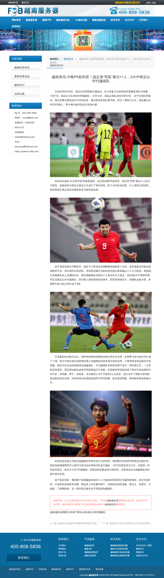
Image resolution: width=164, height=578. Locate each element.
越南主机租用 (90, 555)
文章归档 (17, 58)
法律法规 (19, 93)
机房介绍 (62, 555)
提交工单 (62, 552)
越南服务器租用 (91, 552)
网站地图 (99, 569)
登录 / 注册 (151, 2)
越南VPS (70, 569)
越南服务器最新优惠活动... (128, 2)
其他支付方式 (142, 555)
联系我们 (23, 557)
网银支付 (140, 552)
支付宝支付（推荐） (144, 545)
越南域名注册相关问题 (120, 555)
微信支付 (140, 548)
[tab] (25, 59)
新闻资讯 (68, 58)
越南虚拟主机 (84, 569)
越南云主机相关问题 (119, 548)
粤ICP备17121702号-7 (145, 575)
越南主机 (25, 2)
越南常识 (19, 85)
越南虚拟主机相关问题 (120, 552)
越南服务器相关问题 (119, 545)
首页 (55, 58)
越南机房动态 (22, 67)
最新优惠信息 (22, 76)
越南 (85, 95)
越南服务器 (13, 2)
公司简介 (62, 545)
